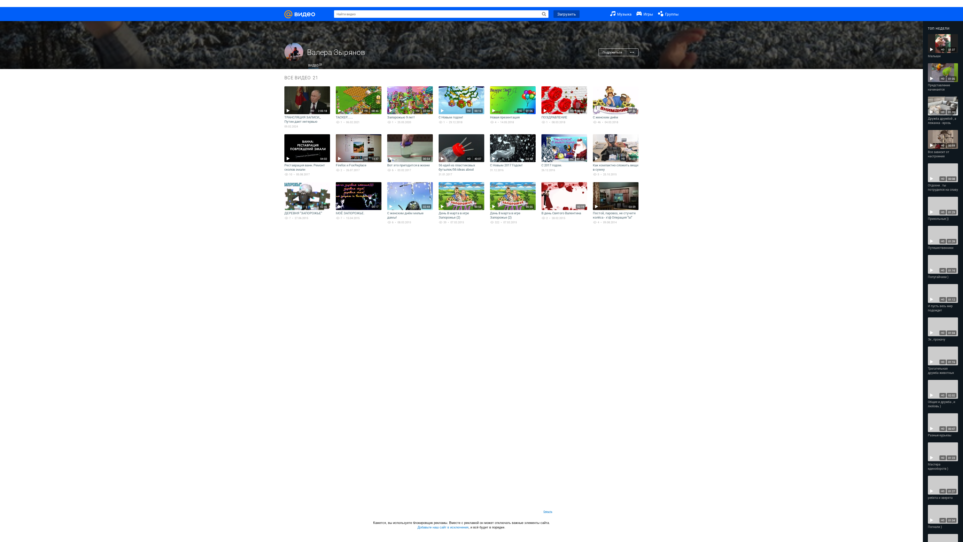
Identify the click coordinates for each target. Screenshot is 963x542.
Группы (671, 14)
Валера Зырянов (336, 52)
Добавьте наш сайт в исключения (443, 527)
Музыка (623, 14)
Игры (648, 14)
